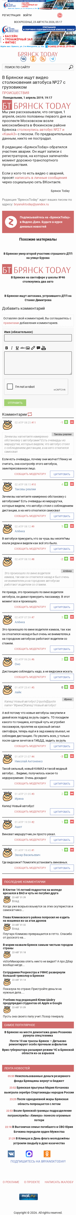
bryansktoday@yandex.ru (31, 204)
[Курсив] (12, 348)
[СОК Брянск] (38, 4)
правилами (11, 323)
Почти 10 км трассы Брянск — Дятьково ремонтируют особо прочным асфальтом (38, 1042)
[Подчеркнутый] (17, 348)
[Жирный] (6, 348)
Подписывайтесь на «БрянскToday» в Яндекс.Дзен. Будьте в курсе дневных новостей (45, 222)
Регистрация (11, 15)
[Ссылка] (33, 348)
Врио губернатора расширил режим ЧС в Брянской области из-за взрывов (38, 1051)
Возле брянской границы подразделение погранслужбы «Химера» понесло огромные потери (40, 1115)
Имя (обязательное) (18, 332)
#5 (32, 687)
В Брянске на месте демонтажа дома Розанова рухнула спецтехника (38, 1033)
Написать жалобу (59, 1182)
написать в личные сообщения (41, 178)
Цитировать (62, 474)
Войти (27, 15)
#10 (33, 484)
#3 (32, 794)
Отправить (15, 402)
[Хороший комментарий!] (66, 422)
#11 (33, 422)
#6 (32, 659)
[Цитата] (38, 348)
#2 (32, 822)
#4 (32, 756)
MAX (29, 1154)
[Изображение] (27, 348)
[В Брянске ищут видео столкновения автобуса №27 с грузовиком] (38, 105)
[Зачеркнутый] (22, 348)
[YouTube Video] (43, 348)
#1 (32, 850)
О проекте (32, 1182)
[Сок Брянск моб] (38, 36)
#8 (32, 559)
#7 (32, 617)
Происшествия (15, 93)
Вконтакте (11, 1154)
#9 (32, 526)
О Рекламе (11, 1182)
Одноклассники (47, 1154)
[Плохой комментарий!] (72, 422)
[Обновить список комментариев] (30, 414)
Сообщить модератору (30, 474)
